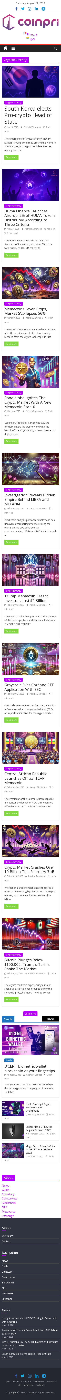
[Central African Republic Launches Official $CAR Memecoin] (30, 734)
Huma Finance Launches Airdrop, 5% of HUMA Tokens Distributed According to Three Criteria (30, 217)
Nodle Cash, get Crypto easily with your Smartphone (38, 1107)
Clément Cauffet (34, 1074)
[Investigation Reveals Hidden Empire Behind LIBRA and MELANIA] (30, 455)
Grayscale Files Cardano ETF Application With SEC (29, 687)
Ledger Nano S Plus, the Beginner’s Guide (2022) (39, 1128)
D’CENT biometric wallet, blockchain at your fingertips (29, 1068)
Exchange (8, 1216)
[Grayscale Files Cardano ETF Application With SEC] (30, 645)
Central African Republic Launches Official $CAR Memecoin (25, 778)
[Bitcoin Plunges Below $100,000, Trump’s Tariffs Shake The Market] (30, 920)
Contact (6, 1241)
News (5, 1185)
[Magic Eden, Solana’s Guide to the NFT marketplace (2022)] (13, 1144)
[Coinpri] (5, 48)
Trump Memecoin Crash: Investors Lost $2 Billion (26, 598)
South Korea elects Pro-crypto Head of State (28, 115)
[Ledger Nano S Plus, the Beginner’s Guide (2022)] (13, 1125)
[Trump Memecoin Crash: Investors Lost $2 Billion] (30, 556)
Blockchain (9, 1203)
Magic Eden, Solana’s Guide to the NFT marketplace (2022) (41, 1149)
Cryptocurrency (13, 102)
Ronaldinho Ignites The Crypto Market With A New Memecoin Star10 (27, 402)
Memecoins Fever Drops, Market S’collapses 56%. (25, 311)
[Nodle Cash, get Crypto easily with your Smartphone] (13, 1102)
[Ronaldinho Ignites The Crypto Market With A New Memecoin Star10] (30, 358)
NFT (4, 1207)
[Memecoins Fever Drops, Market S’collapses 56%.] (30, 269)
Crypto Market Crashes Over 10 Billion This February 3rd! (29, 869)
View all (50, 1018)
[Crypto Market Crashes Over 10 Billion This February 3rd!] (30, 827)
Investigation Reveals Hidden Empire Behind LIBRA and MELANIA (29, 499)
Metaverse (8, 1211)
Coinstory (8, 1194)
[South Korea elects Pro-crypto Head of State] (30, 68)
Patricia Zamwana (32, 127)
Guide (9, 1060)
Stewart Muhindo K (38, 787)
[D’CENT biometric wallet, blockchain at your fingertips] (30, 1026)
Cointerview (9, 1198)
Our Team (7, 1235)
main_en (51, 228)
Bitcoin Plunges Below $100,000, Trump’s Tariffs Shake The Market (27, 964)
